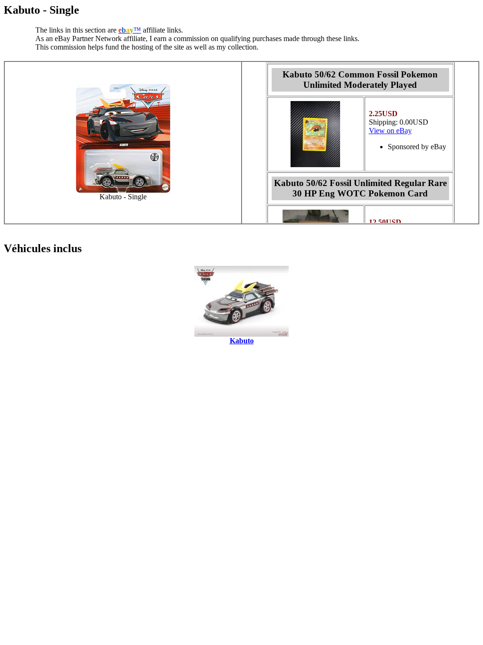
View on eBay (390, 131)
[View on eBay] (315, 165)
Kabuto (242, 341)
